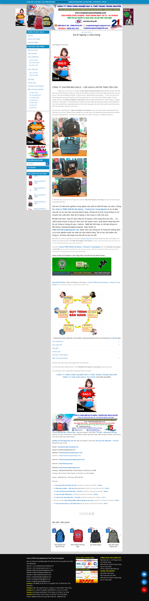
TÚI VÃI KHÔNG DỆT (35, 95)
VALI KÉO (31, 79)
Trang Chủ (30, 2)
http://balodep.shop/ (66, 463)
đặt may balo (62, 432)
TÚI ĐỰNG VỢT (33, 100)
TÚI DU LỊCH (32, 83)
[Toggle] (119, 341)
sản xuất (111, 338)
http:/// (69, 467)
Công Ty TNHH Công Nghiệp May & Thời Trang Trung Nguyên (86, 375)
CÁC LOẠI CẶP (33, 69)
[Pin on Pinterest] (89, 513)
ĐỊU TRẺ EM (32, 107)
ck (106, 491)
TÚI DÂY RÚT (33, 105)
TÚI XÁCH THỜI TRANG (35, 86)
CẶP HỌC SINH (33, 75)
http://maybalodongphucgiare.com (42, 568)
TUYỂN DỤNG (97, 2)
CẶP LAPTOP (32, 53)
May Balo (108, 440)
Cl (104, 491)
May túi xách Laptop (34, 39)
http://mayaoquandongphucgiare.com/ (72, 459)
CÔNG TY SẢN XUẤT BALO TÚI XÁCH (79, 377)
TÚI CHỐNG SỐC (34, 97)
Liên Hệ (104, 2)
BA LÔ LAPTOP (33, 50)
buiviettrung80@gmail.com (68, 230)
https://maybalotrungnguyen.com (43, 570)
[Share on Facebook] (80, 513)
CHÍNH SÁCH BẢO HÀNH (75, 2)
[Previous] (52, 538)
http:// (70, 452)
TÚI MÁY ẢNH (33, 102)
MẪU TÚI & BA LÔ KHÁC (35, 89)
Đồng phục (107, 432)
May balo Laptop (33, 42)
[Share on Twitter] (83, 513)
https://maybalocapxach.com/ (42, 574)
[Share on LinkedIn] (93, 513)
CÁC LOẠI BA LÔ (33, 57)
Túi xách (99, 432)
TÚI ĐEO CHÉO (33, 92)
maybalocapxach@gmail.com (41, 581)
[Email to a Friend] (86, 513)
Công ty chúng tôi (86, 238)
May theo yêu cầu (62, 2)
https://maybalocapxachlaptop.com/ (70, 455)
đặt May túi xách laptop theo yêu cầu (64, 440)
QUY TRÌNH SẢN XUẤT (48, 2)
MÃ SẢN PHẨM (87, 2)
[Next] (121, 538)
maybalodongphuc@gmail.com (68, 447)
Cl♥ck (100, 485)
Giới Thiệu (38, 2)
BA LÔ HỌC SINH (34, 62)
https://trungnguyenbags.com (42, 572)
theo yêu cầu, (100, 440)
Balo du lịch (71, 432)
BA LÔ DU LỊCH (33, 65)
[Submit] (47, 163)
